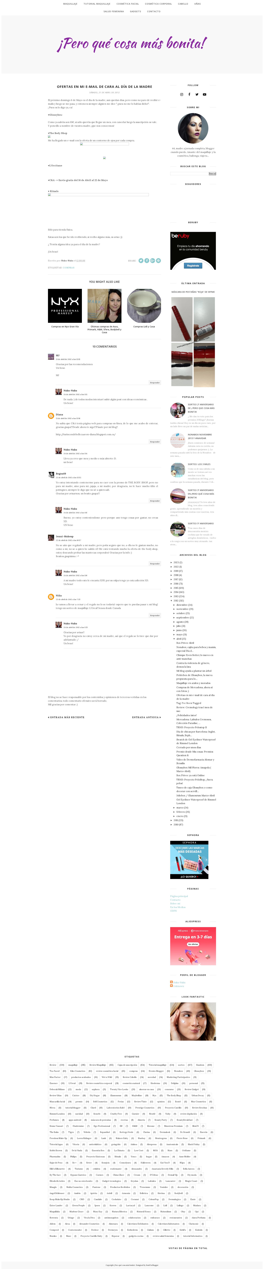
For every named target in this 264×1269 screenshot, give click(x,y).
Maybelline (137, 1095)
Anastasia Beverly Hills (162, 1169)
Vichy (167, 1114)
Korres (113, 1205)
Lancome (149, 1205)
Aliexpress (152, 1144)
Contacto (175, 899)
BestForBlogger (152, 1265)
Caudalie (98, 1199)
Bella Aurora (188, 1169)
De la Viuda (77, 1150)
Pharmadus (55, 1156)
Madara (197, 1205)
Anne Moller (184, 1156)
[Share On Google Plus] (152, 260)
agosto (180, 621)
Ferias (121, 1101)
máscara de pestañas (101, 1120)
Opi (196, 1211)
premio (79, 1101)
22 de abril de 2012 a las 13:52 (68, 477)
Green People (78, 1205)
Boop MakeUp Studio (60, 1199)
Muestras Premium (173, 1126)
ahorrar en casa (146, 1089)
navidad (79, 1114)
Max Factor (55, 1077)
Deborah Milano (57, 1089)
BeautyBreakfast (185, 1120)
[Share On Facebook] (146, 260)
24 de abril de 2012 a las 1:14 (75, 453)
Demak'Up (173, 1175)
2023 (176, 562)
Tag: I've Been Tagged (188, 703)
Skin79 (195, 1126)
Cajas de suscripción (127, 1065)
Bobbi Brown (56, 1150)
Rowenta (54, 1217)
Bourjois (106, 1162)
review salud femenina (163, 1236)
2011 (176, 820)
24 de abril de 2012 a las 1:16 (75, 575)
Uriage (71, 1217)
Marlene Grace (76, 1211)
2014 (176, 592)
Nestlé (152, 1114)
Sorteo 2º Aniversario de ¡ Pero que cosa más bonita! (201, 408)
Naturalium (165, 1211)
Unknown (178, 986)
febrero (180, 811)
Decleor (95, 1230)
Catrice (75, 1095)
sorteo (181, 1065)
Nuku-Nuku (70, 390)
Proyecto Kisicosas (95, 1156)
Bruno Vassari (56, 1126)
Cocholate (116, 1199)
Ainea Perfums (198, 1217)
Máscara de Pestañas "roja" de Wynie (193, 291)
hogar (149, 1156)
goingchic (116, 1144)
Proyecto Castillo (173, 1107)
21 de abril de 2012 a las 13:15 (68, 359)
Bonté (178, 1101)
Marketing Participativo (178, 1077)
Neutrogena (161, 1138)
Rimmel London (57, 1114)
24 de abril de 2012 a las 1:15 (75, 512)
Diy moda (191, 1175)
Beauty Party (161, 1120)
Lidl (165, 1205)
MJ (57, 355)
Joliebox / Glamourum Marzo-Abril (195, 795)
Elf (121, 1126)
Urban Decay (198, 1095)
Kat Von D (165, 1162)
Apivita (93, 1193)
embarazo (155, 1217)
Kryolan (134, 1181)
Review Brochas (199, 1107)
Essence (54, 1083)
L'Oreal (72, 1083)
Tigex (71, 1132)
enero (179, 816)
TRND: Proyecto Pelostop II (191, 727)
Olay (183, 1211)
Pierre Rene (182, 1138)
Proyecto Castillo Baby (91, 1236)
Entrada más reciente (67, 717)
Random (200, 1065)
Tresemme (145, 1187)
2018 (176, 575)
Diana (59, 414)
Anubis (77, 1193)
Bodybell (178, 1193)
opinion (161, 1101)
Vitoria (76, 1144)
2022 (176, 566)
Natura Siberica (119, 1211)
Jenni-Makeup (64, 536)
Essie (193, 1199)
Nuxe (68, 1236)
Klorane (150, 1126)
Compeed (54, 1230)
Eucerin (203, 1132)
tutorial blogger (72, 1107)
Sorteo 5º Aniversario (201, 523)
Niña (59, 595)
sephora (95, 1089)
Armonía (126, 1193)
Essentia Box (98, 1150)
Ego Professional (102, 1126)
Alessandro (136, 1169)
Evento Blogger (156, 1071)
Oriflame (186, 1150)
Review (53, 1065)
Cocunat (135, 1199)
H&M (134, 1126)
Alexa (67, 1224)
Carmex (99, 1175)
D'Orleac (154, 1175)
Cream (137, 1175)
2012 (176, 600)
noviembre (182, 609)
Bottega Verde (126, 1132)
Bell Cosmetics (100, 1101)
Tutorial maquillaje (157, 1065)
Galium (150, 1230)
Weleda (87, 1132)
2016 (176, 583)
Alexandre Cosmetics (89, 1224)
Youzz (133, 1156)
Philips (73, 1156)
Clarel (93, 1107)
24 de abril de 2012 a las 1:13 (75, 394)
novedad (152, 1077)
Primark (201, 1138)
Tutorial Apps (56, 1144)
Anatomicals (172, 1144)
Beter (89, 1162)
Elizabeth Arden (57, 1181)
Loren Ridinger (84, 1138)
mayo (179, 634)
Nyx (154, 1095)
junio (179, 630)
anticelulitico (95, 1144)
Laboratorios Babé (116, 1107)
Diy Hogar (95, 1095)
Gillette (166, 1230)
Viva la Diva (89, 1217)
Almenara (113, 1224)
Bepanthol (105, 1132)
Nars (170, 1150)
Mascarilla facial (57, 1101)
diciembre (182, 604)
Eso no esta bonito (83, 1181)
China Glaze (118, 1175)
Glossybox (199, 1071)
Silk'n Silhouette (57, 1169)
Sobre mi (175, 903)
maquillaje (73, 1065)
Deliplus (174, 1083)
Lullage (180, 1205)
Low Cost (138, 1150)
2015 (176, 587)
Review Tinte (140, 1101)
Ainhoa (134, 1144)
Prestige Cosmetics (144, 1107)
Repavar (115, 1236)
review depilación (188, 1114)
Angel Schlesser (57, 1193)
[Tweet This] (141, 260)
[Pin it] (158, 260)
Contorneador (75, 1230)
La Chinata (119, 1150)
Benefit (97, 1114)
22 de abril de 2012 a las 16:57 (68, 540)
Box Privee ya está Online (190, 775)
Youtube (164, 1187)
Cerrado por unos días (188, 747)
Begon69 (61, 473)
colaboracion (134, 1217)
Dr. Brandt (185, 1132)
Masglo (53, 1187)
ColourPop (154, 1199)
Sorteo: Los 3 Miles (199, 464)
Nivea (52, 1107)
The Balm (54, 1132)
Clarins (146, 1132)
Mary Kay (97, 1211)
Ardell (109, 1193)
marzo (179, 807)
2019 (176, 570)
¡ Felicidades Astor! (186, 715)
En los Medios (177, 907)
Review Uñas (56, 1095)
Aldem (52, 1224)
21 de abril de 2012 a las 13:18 (68, 418)
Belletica (144, 1193)
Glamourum (115, 1095)
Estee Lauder (56, 1205)
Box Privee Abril (185, 642)
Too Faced (54, 1071)
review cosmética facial (107, 1071)
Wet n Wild (107, 1077)
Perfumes (54, 1120)
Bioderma (155, 1083)
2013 (176, 596)
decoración (183, 1187)
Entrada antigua (145, 717)
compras (68, 267)
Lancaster (170, 1181)
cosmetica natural (131, 1083)
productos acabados (81, 1077)
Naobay (141, 1138)
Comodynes (125, 1162)
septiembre (182, 617)
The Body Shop (174, 1095)
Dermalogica (175, 1199)
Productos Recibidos (120, 1187)
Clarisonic (193, 1224)
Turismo (79, 1169)
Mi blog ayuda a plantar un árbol (193, 670)
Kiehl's (183, 1230)
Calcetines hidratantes (168, 1224)
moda (78, 1089)
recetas (124, 1120)
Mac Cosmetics (198, 1101)
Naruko (53, 1236)
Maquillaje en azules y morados (193, 683)
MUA (155, 1150)
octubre (180, 613)
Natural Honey (144, 1211)
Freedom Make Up (58, 1138)
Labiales (152, 1181)
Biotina (161, 1193)
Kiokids (198, 1230)
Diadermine (78, 1126)
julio (178, 625)
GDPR (173, 910)
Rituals (118, 1156)
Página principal (179, 896)
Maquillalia (55, 1211)
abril (178, 638)
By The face (55, 1175)
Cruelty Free (116, 1114)
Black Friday (194, 1144)
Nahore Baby (122, 1138)
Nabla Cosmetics (74, 1187)
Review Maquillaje (98, 1065)
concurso (169, 1089)
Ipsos (97, 1205)
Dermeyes (113, 1230)
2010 (176, 824)
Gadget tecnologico (111, 1181)
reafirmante (115, 1169)
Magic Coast (191, 1181)
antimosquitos (111, 1217)
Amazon (165, 1156)
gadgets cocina (136, 1236)
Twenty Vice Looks (119, 1089)
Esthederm (132, 1230)
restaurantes (176, 1217)
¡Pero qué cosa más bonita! (124, 1265)
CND (82, 1199)
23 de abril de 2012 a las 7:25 (68, 599)
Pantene (96, 1187)
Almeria (141, 1120)
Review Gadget (192, 1089)
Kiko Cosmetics (77, 1071)
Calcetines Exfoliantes (137, 1224)
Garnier (135, 1114)
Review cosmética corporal (99, 1083)
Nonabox (178, 1071)
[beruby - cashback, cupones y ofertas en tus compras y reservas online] (193, 269)
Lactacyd (130, 1205)
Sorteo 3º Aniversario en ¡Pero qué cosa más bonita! (201, 494)
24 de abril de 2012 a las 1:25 (76, 627)
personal (193, 1083)
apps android (75, 1120)
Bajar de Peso (56, 1162)
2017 (176, 579)
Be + (74, 1162)
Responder (155, 382)
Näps (182, 1162)
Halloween (145, 1162)
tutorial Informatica (192, 1236)
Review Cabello (130, 1077)
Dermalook (165, 1132)
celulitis (96, 1169)
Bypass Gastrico (78, 1175)
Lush (103, 1138)
